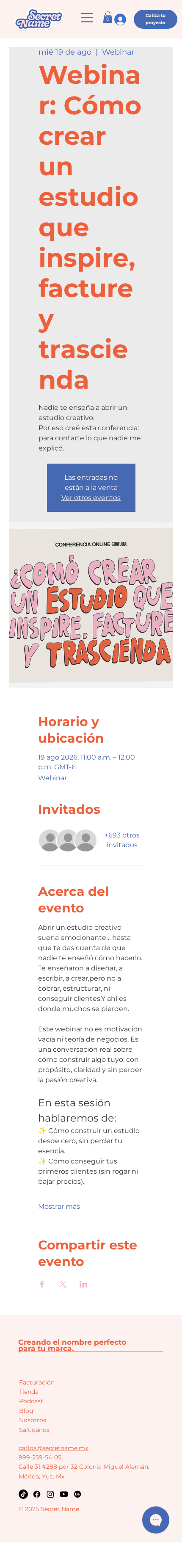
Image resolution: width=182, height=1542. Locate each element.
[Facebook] (36, 1494)
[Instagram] (50, 1494)
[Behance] (77, 1494)
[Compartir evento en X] (63, 1284)
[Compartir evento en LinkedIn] (84, 1284)
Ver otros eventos (91, 498)
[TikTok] (23, 1494)
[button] (108, 17)
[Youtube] (64, 1494)
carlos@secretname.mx (53, 1448)
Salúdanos (34, 1430)
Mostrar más (59, 1206)
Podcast (31, 1401)
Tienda (29, 1392)
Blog (26, 1411)
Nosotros (32, 1420)
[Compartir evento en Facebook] (42, 1284)
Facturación (37, 1382)
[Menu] (87, 17)
